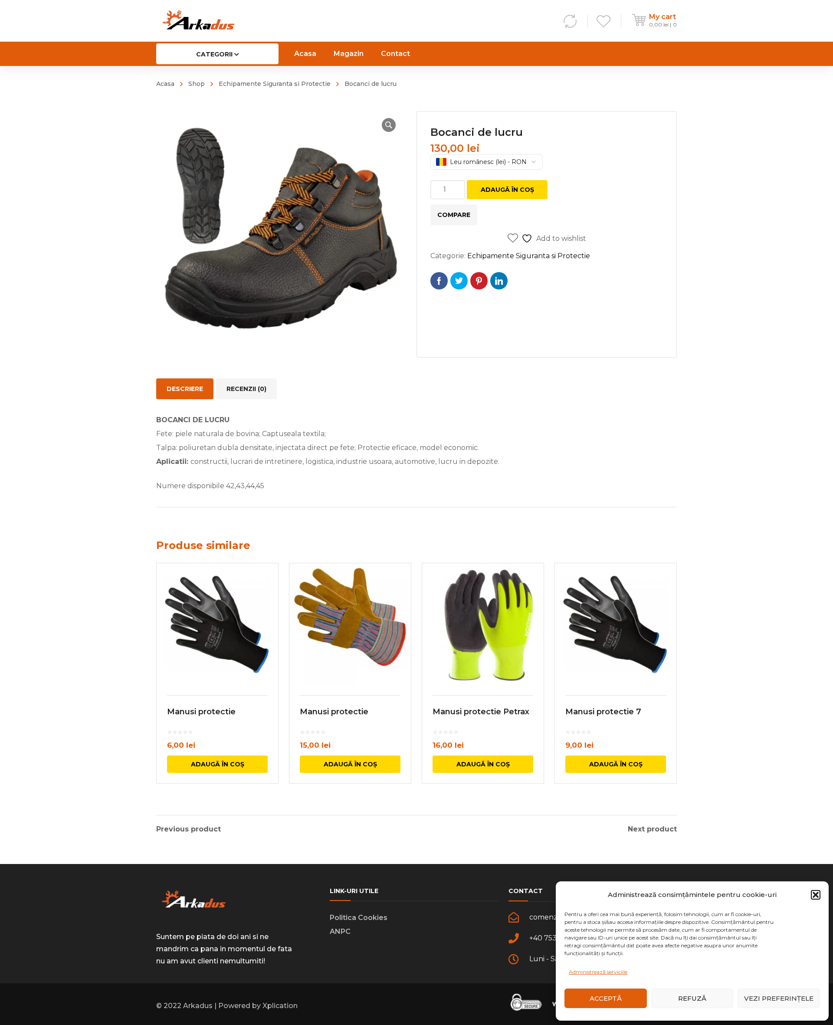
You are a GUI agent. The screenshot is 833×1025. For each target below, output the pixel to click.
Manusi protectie (201, 711)
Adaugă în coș (507, 190)
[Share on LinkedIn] (499, 280)
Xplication (280, 1006)
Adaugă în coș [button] (217, 764)
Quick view (217, 624)
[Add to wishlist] (266, 582)
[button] (815, 894)
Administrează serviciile (598, 972)
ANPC (340, 931)
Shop (196, 84)
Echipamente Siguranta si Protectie (275, 84)
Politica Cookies (358, 917)
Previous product (188, 829)
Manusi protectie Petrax (481, 711)
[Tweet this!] (459, 280)
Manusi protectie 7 (603, 711)
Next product (652, 829)
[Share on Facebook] (439, 280)
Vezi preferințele (778, 998)
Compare (453, 215)
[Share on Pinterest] (479, 280)
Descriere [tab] (185, 389)
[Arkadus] (198, 20)
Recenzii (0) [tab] (246, 389)
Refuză (692, 998)
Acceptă (606, 998)
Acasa (165, 84)
